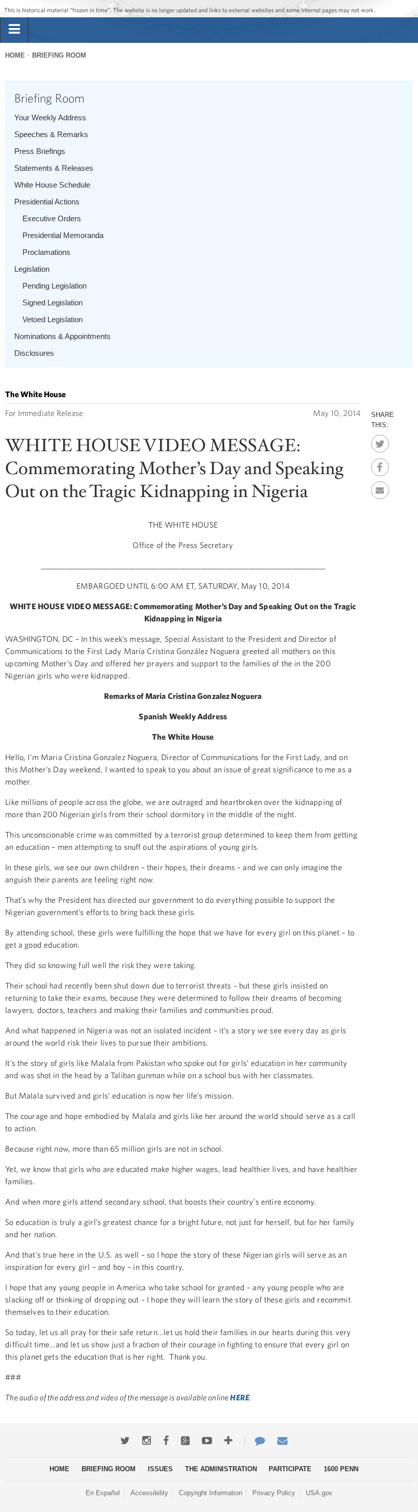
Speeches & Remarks (51, 134)
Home (15, 55)
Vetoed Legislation (52, 319)
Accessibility (149, 1493)
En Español (103, 1493)
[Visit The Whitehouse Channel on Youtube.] (207, 1440)
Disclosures (34, 353)
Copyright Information (210, 1493)
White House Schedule (52, 184)
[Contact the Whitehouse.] (255, 1440)
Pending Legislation (54, 285)
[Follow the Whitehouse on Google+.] (185, 1440)
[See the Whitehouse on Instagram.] (146, 1440)
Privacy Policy (273, 1493)
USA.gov (319, 1493)
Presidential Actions (47, 201)
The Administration (221, 1469)
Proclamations (46, 252)
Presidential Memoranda (62, 235)
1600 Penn (341, 1469)
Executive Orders (51, 218)
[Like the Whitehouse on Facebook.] (166, 1440)
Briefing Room (59, 55)
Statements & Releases (53, 168)
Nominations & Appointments (62, 336)
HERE (239, 1397)
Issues (160, 1469)
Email (380, 487)
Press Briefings (39, 151)
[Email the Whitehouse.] (282, 1440)
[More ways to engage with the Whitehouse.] (228, 1440)
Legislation (31, 269)
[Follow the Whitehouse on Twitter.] (125, 1440)
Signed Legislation (52, 302)
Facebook (380, 464)
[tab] (14, 29)
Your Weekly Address (50, 117)
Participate (290, 1469)
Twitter (380, 441)
